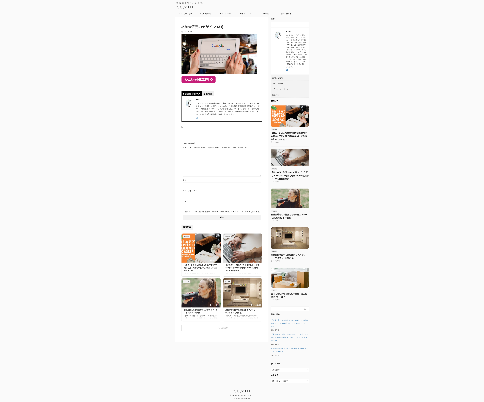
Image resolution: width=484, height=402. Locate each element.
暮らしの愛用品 (205, 14)
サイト (185, 201)
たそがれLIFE (185, 7)
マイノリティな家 (185, 14)
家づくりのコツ (225, 14)
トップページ (277, 83)
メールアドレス (189, 191)
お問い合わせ (286, 14)
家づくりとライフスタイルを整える (242, 395)
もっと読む (223, 328)
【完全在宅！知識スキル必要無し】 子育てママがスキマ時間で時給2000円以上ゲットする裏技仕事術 (242, 267)
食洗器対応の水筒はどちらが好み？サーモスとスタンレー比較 (289, 350)
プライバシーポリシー (281, 89)
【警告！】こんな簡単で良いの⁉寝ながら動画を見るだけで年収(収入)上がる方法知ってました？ (200, 267)
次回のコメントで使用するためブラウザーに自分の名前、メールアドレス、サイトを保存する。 (223, 211)
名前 (185, 180)
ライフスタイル (246, 14)
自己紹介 (266, 14)
